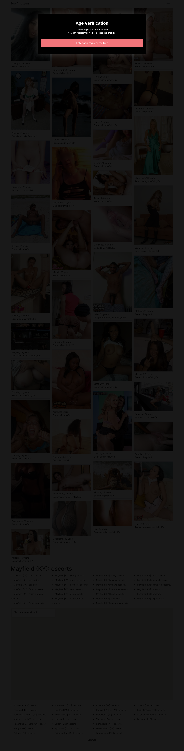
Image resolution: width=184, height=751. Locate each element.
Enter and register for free (92, 43)
